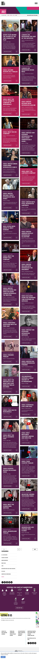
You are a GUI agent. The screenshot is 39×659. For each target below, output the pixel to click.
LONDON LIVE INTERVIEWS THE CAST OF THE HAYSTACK (29, 36)
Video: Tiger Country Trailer (27, 462)
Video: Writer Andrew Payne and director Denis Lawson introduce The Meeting (9, 291)
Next (35, 549)
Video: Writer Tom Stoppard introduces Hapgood (28, 332)
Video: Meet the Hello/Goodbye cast (8, 436)
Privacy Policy (13, 634)
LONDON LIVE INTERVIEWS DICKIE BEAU (28, 70)
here (35, 653)
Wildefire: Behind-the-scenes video (28, 495)
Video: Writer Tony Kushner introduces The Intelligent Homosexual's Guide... (28, 137)
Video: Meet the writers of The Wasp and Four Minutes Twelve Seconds (8, 383)
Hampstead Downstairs (6, 574)
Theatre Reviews (5, 557)
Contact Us (4, 631)
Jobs (2, 565)
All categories (4, 554)
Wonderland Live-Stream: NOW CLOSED (28, 529)
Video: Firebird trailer (8, 356)
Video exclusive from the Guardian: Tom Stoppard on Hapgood (29, 298)
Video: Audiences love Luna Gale (27, 405)
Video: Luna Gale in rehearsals (9, 411)
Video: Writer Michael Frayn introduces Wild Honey (9, 196)
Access (11, 635)
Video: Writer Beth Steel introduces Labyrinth (28, 203)
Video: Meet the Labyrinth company (28, 172)
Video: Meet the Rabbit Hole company (8, 257)
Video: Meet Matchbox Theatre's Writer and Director (28, 435)
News (11, 15)
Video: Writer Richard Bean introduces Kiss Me (28, 103)
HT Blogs (3, 571)
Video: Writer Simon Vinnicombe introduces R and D (10, 165)
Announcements (5, 560)
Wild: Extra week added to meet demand (9, 228)
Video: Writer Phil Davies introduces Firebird (28, 363)
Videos (3, 576)
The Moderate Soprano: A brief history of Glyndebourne (28, 378)
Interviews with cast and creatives (8, 568)
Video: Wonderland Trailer (10, 532)
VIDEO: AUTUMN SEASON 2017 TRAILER (10, 71)
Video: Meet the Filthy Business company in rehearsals (8, 101)
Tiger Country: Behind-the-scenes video (9, 470)
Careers (3, 634)
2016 (14, 15)
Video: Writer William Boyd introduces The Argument (27, 267)
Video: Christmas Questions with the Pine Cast (10, 324)
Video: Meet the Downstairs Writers (8, 506)
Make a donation (21, 632)
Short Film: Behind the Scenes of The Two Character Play (9, 37)
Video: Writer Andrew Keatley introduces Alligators (27, 234)
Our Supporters (21, 631)
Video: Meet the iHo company (10, 133)
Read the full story (7, 51)
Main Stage (4, 563)
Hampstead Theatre (3, 3)
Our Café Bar (4, 632)
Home (8, 15)
